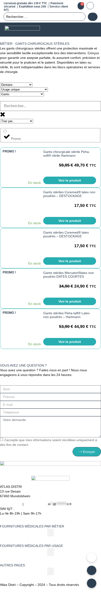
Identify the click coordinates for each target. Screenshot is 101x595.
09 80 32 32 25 (35, 504)
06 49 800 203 (11, 504)
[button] (91, 29)
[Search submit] (92, 17)
